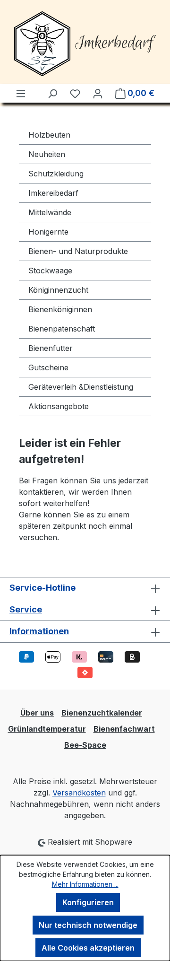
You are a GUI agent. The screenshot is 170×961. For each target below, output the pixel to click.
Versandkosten (79, 792)
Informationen (39, 631)
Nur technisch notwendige (88, 925)
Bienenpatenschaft (61, 328)
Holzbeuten (49, 135)
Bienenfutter (50, 348)
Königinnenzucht (58, 290)
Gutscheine (48, 367)
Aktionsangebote (58, 406)
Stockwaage (50, 270)
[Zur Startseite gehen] (85, 43)
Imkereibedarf (53, 193)
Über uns (37, 712)
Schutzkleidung (56, 173)
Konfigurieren (88, 902)
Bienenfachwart (124, 729)
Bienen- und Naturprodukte (78, 251)
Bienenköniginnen (60, 309)
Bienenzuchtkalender (101, 712)
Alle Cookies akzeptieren (88, 947)
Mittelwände (49, 212)
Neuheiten (46, 154)
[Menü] (20, 93)
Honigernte (48, 231)
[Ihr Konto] (97, 93)
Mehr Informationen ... (85, 884)
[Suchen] (52, 93)
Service (25, 609)
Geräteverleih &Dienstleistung (80, 387)
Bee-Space (85, 745)
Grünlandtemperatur (47, 729)
